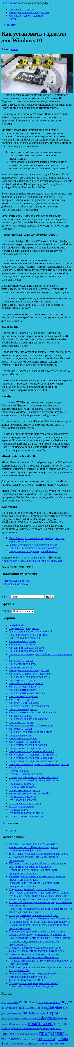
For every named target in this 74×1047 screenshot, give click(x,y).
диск (66, 1007)
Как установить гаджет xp (25, 741)
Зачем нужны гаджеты (22, 641)
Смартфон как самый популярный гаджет (34, 780)
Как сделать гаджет (20, 715)
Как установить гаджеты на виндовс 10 (33, 754)
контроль (60, 1024)
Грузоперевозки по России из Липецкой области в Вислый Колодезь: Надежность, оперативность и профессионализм (39, 925)
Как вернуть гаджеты (22, 644)
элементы (59, 1044)
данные (54, 1007)
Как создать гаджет (20, 728)
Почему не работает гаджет (25, 773)
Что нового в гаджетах (22, 799)
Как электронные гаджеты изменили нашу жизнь (39, 764)
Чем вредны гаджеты (21, 783)
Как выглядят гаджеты (22, 663)
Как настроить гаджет (22, 689)
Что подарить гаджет (21, 806)
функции (32, 1043)
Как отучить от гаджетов (24, 702)
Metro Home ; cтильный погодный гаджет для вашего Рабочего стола (36, 540)
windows (6, 560)
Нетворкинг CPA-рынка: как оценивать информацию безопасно (33, 871)
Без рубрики (16, 625)
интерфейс (32, 1018)
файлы (62, 1038)
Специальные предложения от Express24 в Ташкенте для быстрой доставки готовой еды (36, 949)
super (15, 1003)
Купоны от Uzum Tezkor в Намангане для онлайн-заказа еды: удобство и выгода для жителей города (40, 897)
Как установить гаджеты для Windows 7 (33, 551)
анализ (40, 1002)
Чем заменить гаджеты (22, 786)
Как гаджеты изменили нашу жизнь (31, 673)
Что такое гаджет (19, 809)
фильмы (7, 1043)
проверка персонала (27, 1034)
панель (58, 1028)
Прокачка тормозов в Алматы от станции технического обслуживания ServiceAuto (34, 956)
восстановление (11, 1007)
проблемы (8, 1033)
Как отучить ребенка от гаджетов (29, 705)
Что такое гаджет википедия (26, 812)
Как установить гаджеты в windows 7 (31, 751)
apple (3, 1002)
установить (31, 1039)
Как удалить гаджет (21, 735)
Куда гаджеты (17, 767)
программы (51, 1033)
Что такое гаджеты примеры (26, 816)
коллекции (21, 1024)
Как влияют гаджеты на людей (27, 650)
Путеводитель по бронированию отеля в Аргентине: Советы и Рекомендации (33, 985)
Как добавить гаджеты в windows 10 (31, 676)
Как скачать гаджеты (21, 722)
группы (42, 1007)
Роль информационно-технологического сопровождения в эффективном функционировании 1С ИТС (33, 977)
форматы (56, 560)
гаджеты (30, 1007)
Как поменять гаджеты (23, 709)
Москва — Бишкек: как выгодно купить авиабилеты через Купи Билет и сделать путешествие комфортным (33, 847)
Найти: (5, 596)
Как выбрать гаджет (21, 9)
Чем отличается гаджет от (24, 790)
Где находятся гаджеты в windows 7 (30, 631)
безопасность (52, 1002)
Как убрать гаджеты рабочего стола (30, 731)
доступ (5, 1013)
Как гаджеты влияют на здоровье (29, 12)
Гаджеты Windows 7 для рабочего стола (33, 544)
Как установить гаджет (32, 557)
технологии (10, 1039)
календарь (19, 560)
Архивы (6, 610)
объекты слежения (22, 1028)
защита (42, 1013)
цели (43, 1043)
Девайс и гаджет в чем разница (28, 634)
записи (16, 1013)
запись (30, 1013)
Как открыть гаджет (21, 699)
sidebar (10, 1002)
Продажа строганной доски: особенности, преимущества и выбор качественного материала (39, 891)
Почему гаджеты (19, 770)
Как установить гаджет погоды (28, 744)
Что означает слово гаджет (25, 803)
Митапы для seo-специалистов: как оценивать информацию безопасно (37, 878)
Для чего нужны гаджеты (24, 637)
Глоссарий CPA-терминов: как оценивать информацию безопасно (34, 884)
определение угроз (44, 1028)
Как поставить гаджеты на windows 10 (32, 712)
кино (12, 1024)
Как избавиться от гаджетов (26, 15)
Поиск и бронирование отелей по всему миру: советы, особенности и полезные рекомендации (38, 933)
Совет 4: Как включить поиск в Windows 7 (35, 547)
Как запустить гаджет (22, 680)
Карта (12, 18)
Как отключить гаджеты (23, 696)
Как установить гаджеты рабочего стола (33, 761)
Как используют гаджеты (24, 686)
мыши (46, 560)
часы (51, 1043)
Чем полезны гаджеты (22, 796)
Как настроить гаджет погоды (27, 693)
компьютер (34, 560)
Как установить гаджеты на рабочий (31, 757)
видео (66, 1001)
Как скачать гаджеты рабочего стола (31, 725)
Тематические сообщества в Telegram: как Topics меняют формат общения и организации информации (38, 857)
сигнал (68, 1034)
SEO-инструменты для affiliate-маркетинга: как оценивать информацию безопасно (37, 865)
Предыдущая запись (15, 580)
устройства (46, 1039)
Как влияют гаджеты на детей (27, 647)
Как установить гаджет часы (26, 748)
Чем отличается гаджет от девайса (29, 793)
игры (52, 1013)
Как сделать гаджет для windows (28, 718)
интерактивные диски (14, 1018)
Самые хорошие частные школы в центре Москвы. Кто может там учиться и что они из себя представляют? (40, 941)
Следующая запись (14, 583)
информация (47, 1018)
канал (4, 1024)
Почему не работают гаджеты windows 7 (33, 777)
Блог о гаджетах (11, 2)
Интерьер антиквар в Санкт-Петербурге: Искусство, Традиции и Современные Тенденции (39, 917)
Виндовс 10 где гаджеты (24, 628)
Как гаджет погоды (20, 667)
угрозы (23, 1039)
